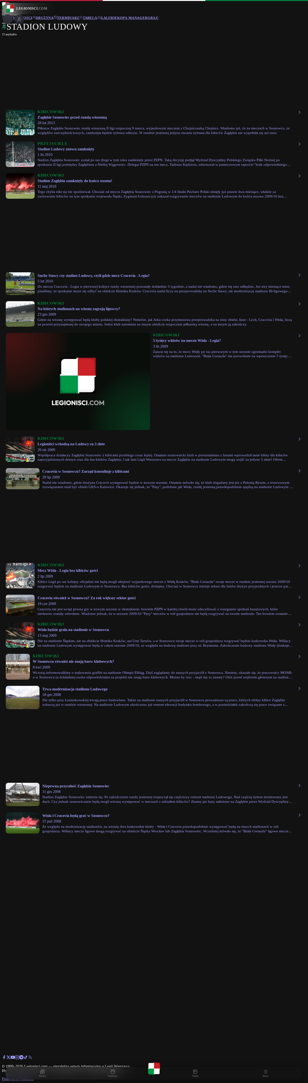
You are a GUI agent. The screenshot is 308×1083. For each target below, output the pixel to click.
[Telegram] (21, 1058)
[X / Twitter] (8, 1058)
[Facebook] (4, 1058)
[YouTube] (13, 1058)
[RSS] (30, 1058)
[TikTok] (26, 1058)
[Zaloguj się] (4, 27)
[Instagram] (17, 1058)
